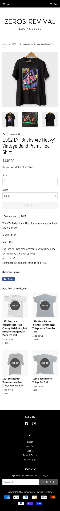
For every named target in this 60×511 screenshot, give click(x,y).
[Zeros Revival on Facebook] (26, 424)
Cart (56, 4)
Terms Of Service (30, 455)
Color (5, 189)
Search (30, 441)
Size (4, 175)
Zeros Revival (29, 491)
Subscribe (48, 482)
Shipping (6, 167)
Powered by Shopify (44, 491)
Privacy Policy (30, 459)
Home (4, 44)
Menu (8, 4)
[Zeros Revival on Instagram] (34, 424)
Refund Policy (30, 446)
